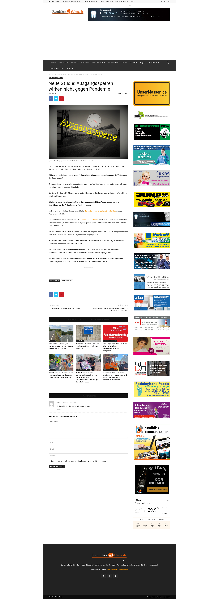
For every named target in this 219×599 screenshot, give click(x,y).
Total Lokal (62, 63)
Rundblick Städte (154, 63)
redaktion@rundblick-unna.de (117, 570)
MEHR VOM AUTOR (100, 319)
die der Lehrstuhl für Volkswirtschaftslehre (100, 211)
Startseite (53, 63)
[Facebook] (161, 1)
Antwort (59, 409)
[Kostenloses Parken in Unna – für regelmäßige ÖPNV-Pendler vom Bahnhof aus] (88, 333)
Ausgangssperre (67, 280)
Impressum (109, 1)
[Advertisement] (109, 43)
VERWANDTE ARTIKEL (78, 319)
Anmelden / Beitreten (90, 1)
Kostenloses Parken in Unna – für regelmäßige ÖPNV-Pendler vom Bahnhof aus (87, 346)
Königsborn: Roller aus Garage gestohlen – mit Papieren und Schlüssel (110, 309)
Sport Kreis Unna (113, 63)
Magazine (143, 63)
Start (50, 74)
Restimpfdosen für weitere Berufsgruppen (64, 308)
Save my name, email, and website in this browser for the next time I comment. (79, 461)
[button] (167, 63)
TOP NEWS (57, 74)
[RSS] (165, 1)
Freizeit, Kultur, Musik (98, 63)
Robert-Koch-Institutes (89, 220)
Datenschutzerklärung (121, 1)
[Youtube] (168, 1)
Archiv (132, 1)
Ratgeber (124, 63)
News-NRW (133, 63)
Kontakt (101, 1)
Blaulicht (73, 63)
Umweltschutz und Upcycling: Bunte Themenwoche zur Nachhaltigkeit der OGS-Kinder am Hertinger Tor (61, 375)
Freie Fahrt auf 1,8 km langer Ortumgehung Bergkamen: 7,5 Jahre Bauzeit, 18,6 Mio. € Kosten (61, 346)
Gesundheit (85, 63)
